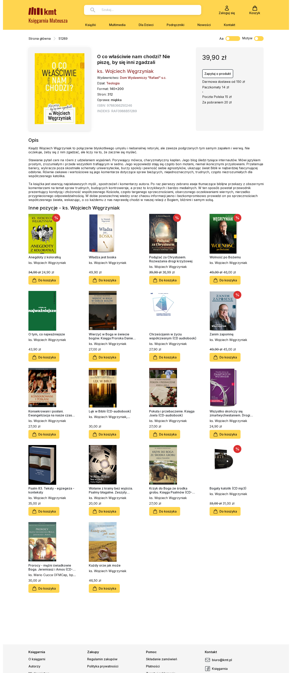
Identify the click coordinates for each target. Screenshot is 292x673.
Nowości (204, 25)
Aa (221, 39)
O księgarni (36, 659)
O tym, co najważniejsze (46, 334)
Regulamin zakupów (102, 659)
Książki (90, 25)
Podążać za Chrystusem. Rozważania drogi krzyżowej (170, 259)
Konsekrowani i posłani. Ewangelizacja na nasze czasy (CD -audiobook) (51, 413)
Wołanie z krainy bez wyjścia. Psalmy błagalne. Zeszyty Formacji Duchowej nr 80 (111, 490)
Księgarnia (220, 669)
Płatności (153, 666)
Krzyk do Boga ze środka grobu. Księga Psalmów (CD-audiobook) (170, 490)
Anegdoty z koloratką (44, 257)
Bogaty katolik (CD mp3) (228, 488)
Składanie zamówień (161, 659)
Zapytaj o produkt (217, 74)
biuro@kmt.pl (222, 660)
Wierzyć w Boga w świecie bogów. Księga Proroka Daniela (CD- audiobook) (112, 336)
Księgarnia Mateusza (48, 20)
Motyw (247, 38)
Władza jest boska (102, 257)
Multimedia (117, 25)
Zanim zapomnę (221, 334)
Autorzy (34, 666)
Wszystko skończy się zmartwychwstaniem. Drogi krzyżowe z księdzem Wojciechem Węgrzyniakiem (231, 413)
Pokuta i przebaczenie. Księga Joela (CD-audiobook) (171, 413)
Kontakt (229, 25)
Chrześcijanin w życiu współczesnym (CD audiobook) (172, 336)
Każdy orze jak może (105, 565)
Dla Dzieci (146, 25)
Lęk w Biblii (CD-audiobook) (110, 411)
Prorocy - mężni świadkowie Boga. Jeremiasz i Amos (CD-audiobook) (50, 567)
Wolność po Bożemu (225, 257)
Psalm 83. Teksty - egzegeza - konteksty (51, 490)
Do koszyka (47, 280)
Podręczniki (175, 25)
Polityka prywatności (102, 666)
